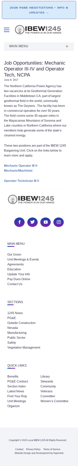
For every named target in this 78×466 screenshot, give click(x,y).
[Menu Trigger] (6, 30)
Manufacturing (17, 332)
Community (48, 386)
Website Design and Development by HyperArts (39, 453)
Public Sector (16, 337)
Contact (19, 449)
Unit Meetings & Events (23, 259)
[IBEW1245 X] (32, 221)
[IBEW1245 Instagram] (58, 221)
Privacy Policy (33, 449)
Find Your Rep (17, 396)
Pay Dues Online (18, 279)
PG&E (11, 318)
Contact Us (14, 284)
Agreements (15, 264)
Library (45, 376)
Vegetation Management (23, 347)
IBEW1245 (44, 30)
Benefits (12, 376)
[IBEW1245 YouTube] (45, 221)
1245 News (15, 313)
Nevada (12, 327)
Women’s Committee (55, 401)
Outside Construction (21, 322)
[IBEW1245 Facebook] (19, 221)
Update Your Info (18, 274)
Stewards (47, 381)
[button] (39, 46)
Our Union (14, 254)
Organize (13, 406)
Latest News (15, 391)
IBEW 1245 (39, 201)
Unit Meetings (16, 401)
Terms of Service (51, 449)
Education (14, 269)
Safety (11, 342)
